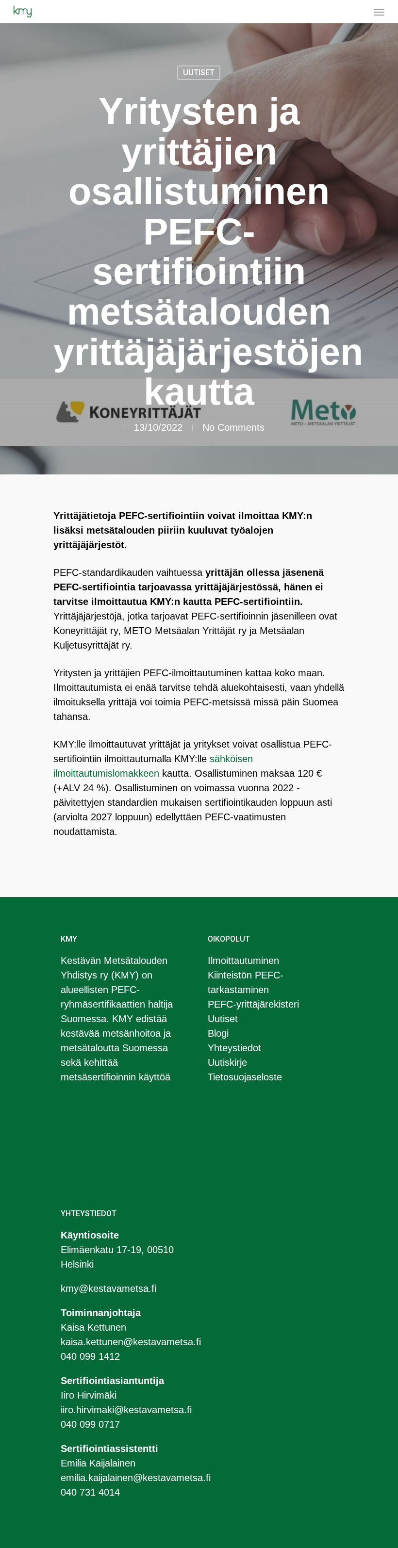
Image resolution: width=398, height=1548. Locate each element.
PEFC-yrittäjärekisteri (253, 1004)
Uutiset (223, 1018)
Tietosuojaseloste (245, 1077)
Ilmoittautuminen (243, 960)
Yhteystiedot (234, 1048)
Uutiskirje (227, 1062)
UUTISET (199, 72)
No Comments (233, 427)
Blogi (218, 1033)
